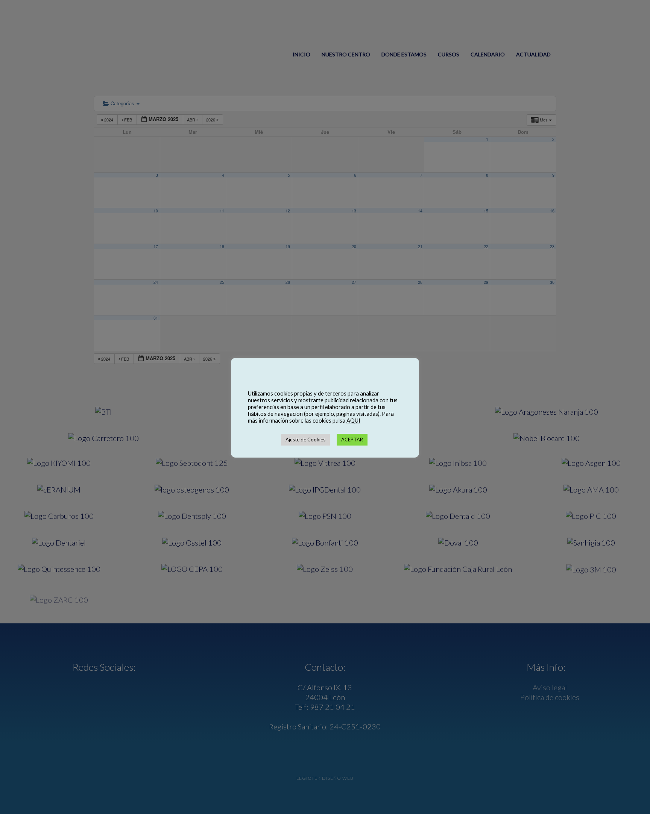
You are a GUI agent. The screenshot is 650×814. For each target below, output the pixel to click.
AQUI (353, 420)
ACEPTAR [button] (352, 440)
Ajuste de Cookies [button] (305, 440)
